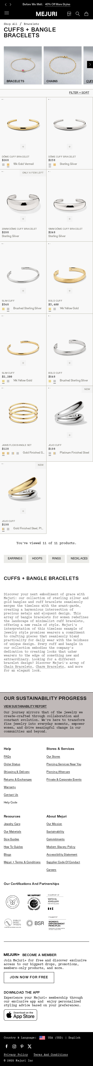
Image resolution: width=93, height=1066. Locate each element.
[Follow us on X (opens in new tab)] (29, 1046)
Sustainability (55, 832)
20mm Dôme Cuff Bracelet (19, 229)
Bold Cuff (55, 301)
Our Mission (54, 824)
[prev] (20, 564)
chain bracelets (18, 667)
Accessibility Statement (62, 855)
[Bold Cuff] (69, 269)
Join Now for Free (29, 977)
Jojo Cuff (55, 445)
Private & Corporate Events (64, 780)
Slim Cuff (8, 301)
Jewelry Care (12, 824)
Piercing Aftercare (58, 772)
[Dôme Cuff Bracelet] (23, 124)
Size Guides (11, 839)
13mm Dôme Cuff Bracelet (65, 229)
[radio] (3, 164)
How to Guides (13, 847)
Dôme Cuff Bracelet (16, 157)
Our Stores (53, 757)
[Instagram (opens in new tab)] (14, 1046)
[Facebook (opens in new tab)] (7, 1046)
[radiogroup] (6, 164)
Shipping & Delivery (17, 772)
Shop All (11, 24)
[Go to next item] (90, 64)
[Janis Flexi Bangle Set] (23, 413)
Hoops (37, 558)
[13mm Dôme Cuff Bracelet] (69, 197)
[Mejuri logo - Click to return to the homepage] (46, 14)
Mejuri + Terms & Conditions (22, 862)
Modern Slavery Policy (60, 847)
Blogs (7, 855)
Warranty (10, 787)
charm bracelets (50, 667)
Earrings (15, 558)
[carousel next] (10, 4)
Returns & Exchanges (18, 780)
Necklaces (79, 558)
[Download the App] (20, 1015)
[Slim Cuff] (23, 269)
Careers (51, 870)
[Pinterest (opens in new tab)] (22, 1046)
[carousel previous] (6, 4)
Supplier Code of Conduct (63, 862)
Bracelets (31, 24)
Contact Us (11, 795)
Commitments (55, 839)
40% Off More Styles (57, 4)
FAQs (7, 757)
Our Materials (12, 832)
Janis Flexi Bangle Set (16, 445)
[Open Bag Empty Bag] (86, 14)
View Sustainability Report (25, 706)
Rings (56, 558)
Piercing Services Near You (63, 764)
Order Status (12, 764)
